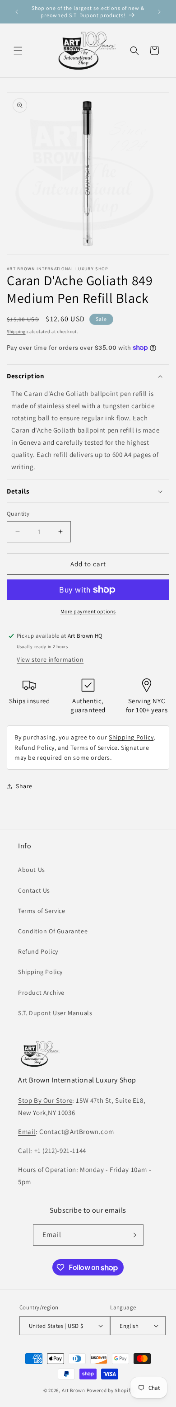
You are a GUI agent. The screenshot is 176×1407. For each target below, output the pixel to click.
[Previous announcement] (17, 12)
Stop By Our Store (45, 1100)
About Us (31, 870)
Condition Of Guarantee (53, 931)
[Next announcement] (159, 12)
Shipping (16, 331)
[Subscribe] (133, 1235)
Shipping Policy (131, 737)
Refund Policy (34, 747)
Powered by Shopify (110, 1390)
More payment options (88, 611)
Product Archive (41, 992)
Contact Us (34, 890)
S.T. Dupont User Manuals (55, 1013)
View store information (50, 659)
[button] (18, 51)
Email (27, 1131)
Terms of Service (94, 747)
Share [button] (24, 786)
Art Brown (74, 1390)
